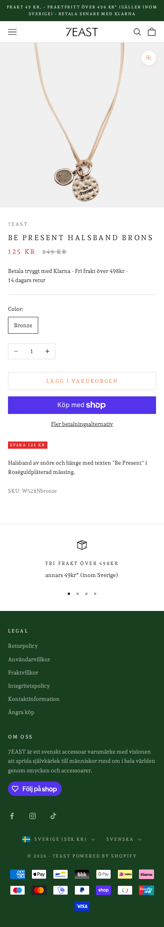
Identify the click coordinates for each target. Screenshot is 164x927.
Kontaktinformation (34, 699)
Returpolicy (23, 646)
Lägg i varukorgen (82, 381)
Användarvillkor (29, 659)
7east (18, 224)
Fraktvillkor (23, 672)
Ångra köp (21, 712)
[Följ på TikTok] (53, 816)
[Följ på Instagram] (33, 816)
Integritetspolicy (29, 685)
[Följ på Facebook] (12, 816)
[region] (82, 560)
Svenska (120, 839)
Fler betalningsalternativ (82, 424)
